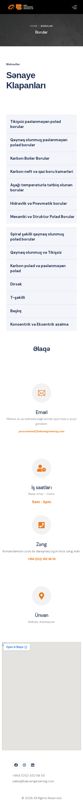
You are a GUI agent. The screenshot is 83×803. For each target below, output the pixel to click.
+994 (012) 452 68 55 (42, 559)
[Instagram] (24, 765)
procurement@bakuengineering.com (41, 431)
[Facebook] (16, 765)
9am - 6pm (41, 502)
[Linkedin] (32, 765)
